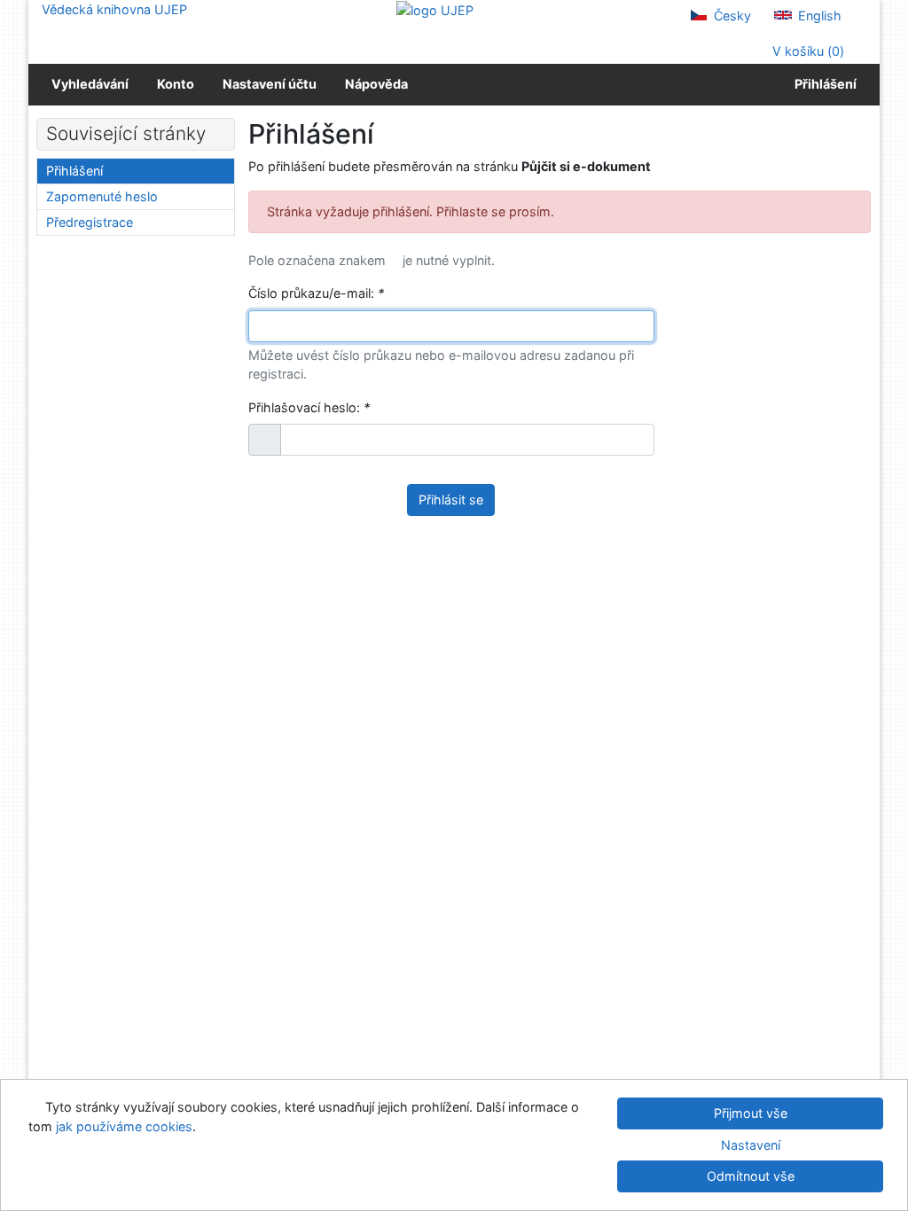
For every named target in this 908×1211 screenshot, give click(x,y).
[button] (264, 440)
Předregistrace (89, 222)
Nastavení (750, 1144)
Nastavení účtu (270, 83)
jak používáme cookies (124, 1126)
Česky (730, 15)
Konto (175, 83)
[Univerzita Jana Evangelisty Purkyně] (435, 9)
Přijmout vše (750, 1113)
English (817, 15)
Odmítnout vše (750, 1176)
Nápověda (376, 83)
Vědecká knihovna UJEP (114, 9)
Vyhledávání (90, 83)
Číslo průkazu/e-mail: (316, 293)
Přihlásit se (451, 499)
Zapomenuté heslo (102, 196)
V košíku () (806, 51)
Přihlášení (823, 83)
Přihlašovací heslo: (309, 407)
